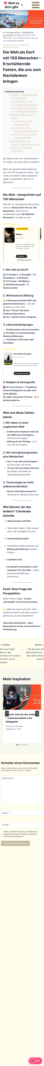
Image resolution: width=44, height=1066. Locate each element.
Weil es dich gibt (15, 726)
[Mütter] (20, 245)
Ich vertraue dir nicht (22, 354)
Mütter (19, 234)
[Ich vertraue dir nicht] (22, 364)
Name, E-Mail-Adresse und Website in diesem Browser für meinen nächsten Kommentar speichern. (21, 834)
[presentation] (22, 697)
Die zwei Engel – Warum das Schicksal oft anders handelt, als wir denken (10, 653)
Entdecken (21, 256)
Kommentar (8, 778)
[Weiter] (37, 713)
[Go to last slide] (7, 713)
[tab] (17, 744)
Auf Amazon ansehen (24, 260)
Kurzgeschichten (11, 47)
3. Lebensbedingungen (25, 108)
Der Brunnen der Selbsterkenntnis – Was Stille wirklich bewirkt (35, 652)
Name (6, 813)
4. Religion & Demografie (26, 111)
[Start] (4, 32)
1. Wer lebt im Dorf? (23, 101)
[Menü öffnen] (35, 5)
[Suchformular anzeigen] (22, 5)
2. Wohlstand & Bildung (25, 105)
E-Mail (6, 825)
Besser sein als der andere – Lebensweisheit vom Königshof (21, 718)
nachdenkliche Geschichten (15, 45)
